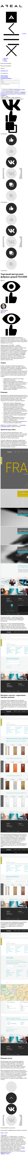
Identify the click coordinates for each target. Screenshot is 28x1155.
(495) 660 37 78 (4, 70)
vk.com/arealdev (4, 77)
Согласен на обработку (13, 89)
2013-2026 (4, 1135)
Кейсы (5, 59)
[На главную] (11, 11)
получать (7, 90)
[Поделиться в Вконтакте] (11, 110)
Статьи (5, 60)
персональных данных (19, 89)
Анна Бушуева (4, 310)
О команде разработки (6, 78)
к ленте (24, 33)
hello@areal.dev (4, 75)
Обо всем (5, 58)
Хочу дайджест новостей (10, 90)
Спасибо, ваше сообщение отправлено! (10, 92)
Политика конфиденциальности (8, 93)
